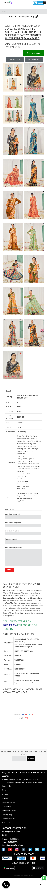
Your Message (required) (13, 547)
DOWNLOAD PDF (34, 59)
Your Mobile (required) (13, 522)
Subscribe (30, 758)
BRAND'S (22, 28)
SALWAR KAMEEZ (14, 38)
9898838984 (10, 625)
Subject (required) (11, 539)
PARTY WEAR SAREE (30, 35)
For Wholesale (34, 53)
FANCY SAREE (31, 38)
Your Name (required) (12, 514)
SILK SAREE (11, 28)
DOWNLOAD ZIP (15, 59)
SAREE (15, 35)
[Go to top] (41, 885)
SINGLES (26, 32)
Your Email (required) (12, 531)
